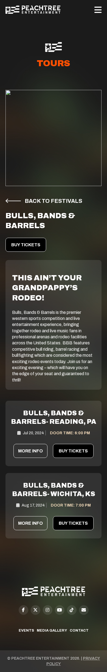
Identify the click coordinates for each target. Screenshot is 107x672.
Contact (79, 630)
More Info (30, 451)
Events (26, 630)
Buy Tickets (25, 244)
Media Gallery (52, 630)
